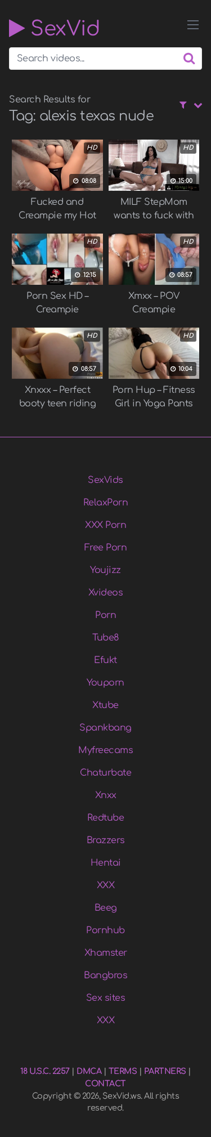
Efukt (105, 660)
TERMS (123, 1071)
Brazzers (106, 840)
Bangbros (105, 975)
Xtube (105, 705)
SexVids (105, 480)
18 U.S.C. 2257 (45, 1071)
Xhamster (105, 953)
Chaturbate (105, 773)
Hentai (106, 863)
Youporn (105, 683)
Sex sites (105, 998)
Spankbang (105, 728)
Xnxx (105, 795)
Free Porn (105, 548)
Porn (105, 615)
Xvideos (105, 593)
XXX (106, 885)
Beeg (106, 908)
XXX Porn (105, 525)
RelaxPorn (105, 503)
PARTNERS (165, 1071)
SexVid (62, 28)
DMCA (89, 1071)
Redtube (105, 818)
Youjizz (105, 570)
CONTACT (105, 1083)
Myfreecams (105, 750)
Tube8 (105, 638)
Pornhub (105, 930)
